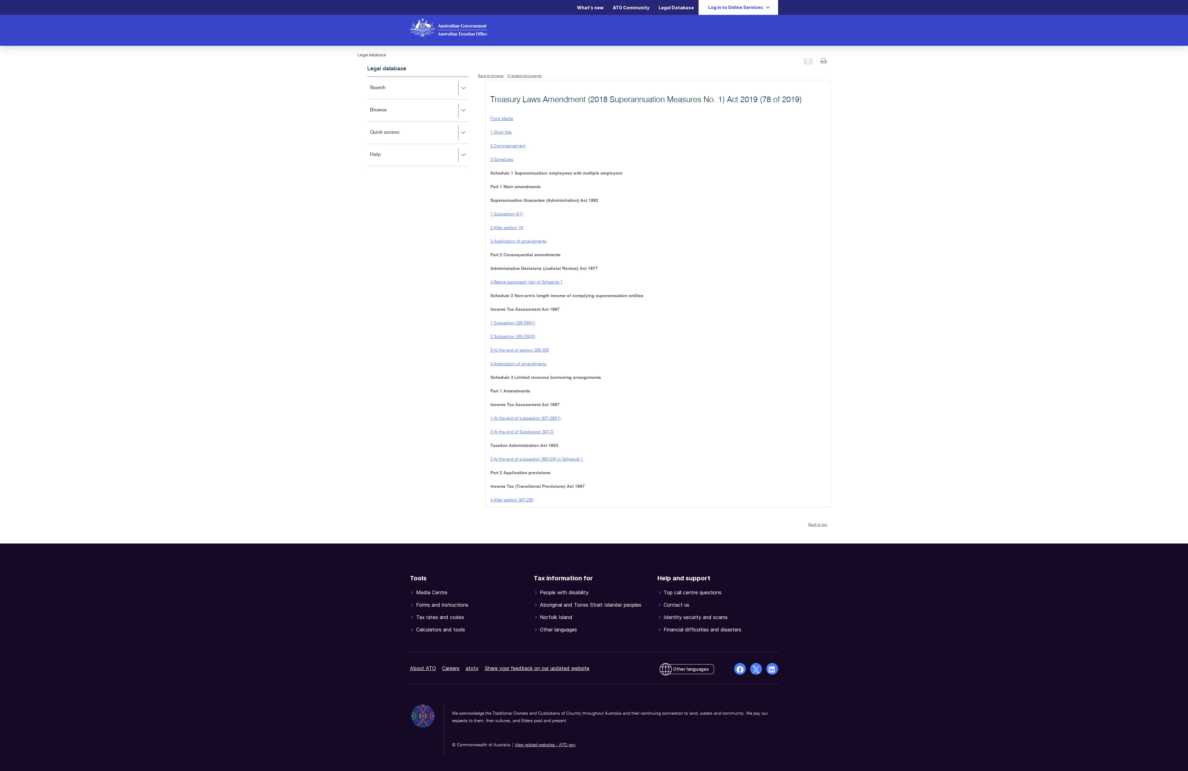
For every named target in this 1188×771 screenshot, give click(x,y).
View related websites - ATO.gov (545, 745)
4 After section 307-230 (511, 500)
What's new (590, 7)
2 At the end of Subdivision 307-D (521, 432)
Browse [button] (387, 114)
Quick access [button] (393, 137)
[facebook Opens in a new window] (740, 669)
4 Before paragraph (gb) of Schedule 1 (526, 282)
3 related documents (524, 76)
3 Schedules (501, 160)
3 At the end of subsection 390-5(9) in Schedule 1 (536, 459)
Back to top (817, 525)
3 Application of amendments (518, 241)
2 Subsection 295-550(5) (512, 337)
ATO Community (631, 7)
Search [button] (386, 92)
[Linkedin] (772, 669)
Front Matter (501, 119)
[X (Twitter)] (756, 669)
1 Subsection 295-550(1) (512, 323)
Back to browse (491, 76)
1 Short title (500, 132)
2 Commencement (507, 146)
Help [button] (384, 159)
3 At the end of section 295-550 (519, 350)
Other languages (691, 669)
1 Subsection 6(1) (506, 214)
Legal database (386, 68)
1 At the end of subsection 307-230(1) (525, 418)
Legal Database (676, 7)
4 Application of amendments (518, 364)
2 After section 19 (506, 228)
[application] (418, 121)
